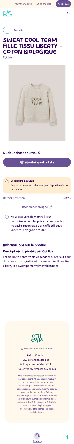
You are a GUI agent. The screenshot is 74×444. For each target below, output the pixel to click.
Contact (40, 355)
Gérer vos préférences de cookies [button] (37, 369)
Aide (29, 355)
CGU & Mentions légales (36, 359)
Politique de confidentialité (35, 364)
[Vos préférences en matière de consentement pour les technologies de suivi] (67, 437)
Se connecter (43, 3)
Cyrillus (7, 57)
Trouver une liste (22, 3)
